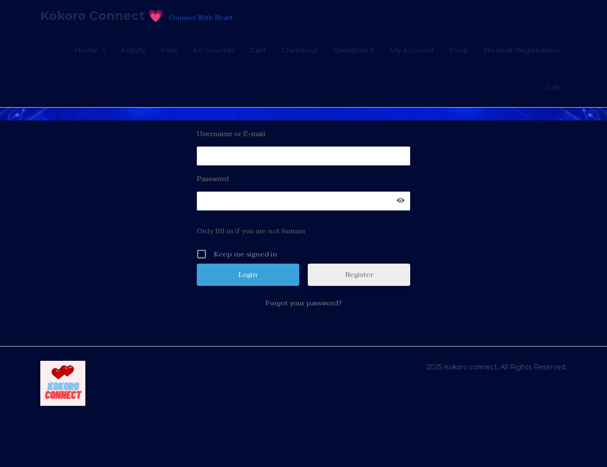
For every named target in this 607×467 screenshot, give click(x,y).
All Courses (214, 50)
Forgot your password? (304, 303)
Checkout (299, 50)
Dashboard (354, 50)
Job (552, 87)
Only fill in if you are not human (251, 231)
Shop (458, 50)
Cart (258, 50)
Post (169, 50)
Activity (133, 50)
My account (412, 50)
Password (213, 179)
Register (359, 274)
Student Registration (521, 50)
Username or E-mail (231, 133)
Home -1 (89, 50)
